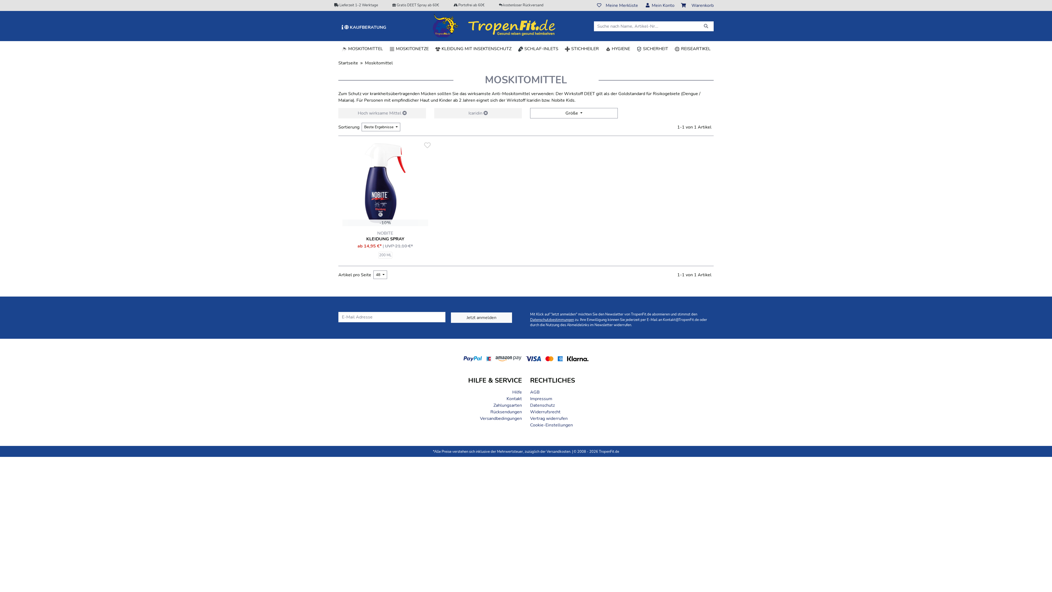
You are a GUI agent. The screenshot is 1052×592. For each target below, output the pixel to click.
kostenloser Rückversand (523, 5)
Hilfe (517, 392)
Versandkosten (558, 451)
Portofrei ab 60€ (471, 5)
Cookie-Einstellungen (551, 425)
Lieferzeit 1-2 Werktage (358, 5)
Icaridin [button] (476, 113)
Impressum (541, 399)
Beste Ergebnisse (379, 127)
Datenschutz (542, 405)
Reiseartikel (695, 49)
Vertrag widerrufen (549, 418)
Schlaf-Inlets (540, 49)
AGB (535, 392)
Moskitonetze (412, 49)
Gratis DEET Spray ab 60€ (417, 5)
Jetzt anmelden (481, 318)
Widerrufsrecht (545, 412)
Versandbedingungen (501, 418)
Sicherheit (655, 49)
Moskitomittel (366, 48)
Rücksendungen (506, 412)
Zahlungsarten (507, 405)
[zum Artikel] (385, 183)
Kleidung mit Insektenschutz (476, 49)
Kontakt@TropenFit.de (681, 319)
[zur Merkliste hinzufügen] (427, 145)
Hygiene (620, 49)
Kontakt (514, 399)
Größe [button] (572, 113)
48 (378, 274)
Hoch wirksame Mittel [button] (380, 113)
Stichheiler (584, 49)
